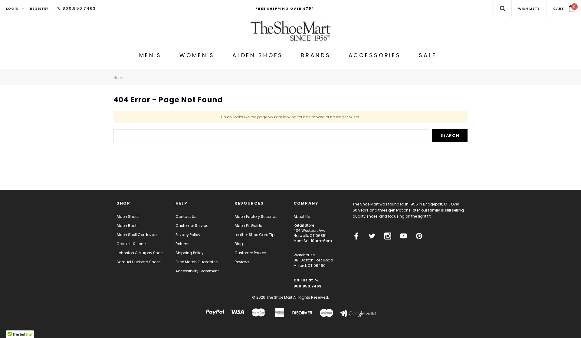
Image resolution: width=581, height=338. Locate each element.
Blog (239, 243)
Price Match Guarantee (197, 261)
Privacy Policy (188, 234)
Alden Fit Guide (248, 225)
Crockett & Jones (132, 243)
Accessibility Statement (197, 271)
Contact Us (186, 216)
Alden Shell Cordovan (137, 234)
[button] (564, 8)
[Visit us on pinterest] (419, 236)
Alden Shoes (128, 216)
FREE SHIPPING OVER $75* (284, 8)
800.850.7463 (78, 8)
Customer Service (192, 225)
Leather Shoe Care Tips (256, 234)
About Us (302, 216)
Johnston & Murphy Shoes (141, 252)
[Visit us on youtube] (403, 236)
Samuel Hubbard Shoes (139, 261)
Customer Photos (250, 252)
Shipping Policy (190, 252)
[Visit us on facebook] (356, 236)
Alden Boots (128, 225)
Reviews (242, 261)
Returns (182, 243)
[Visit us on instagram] (388, 236)
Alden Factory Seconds (256, 216)
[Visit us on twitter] (372, 236)
